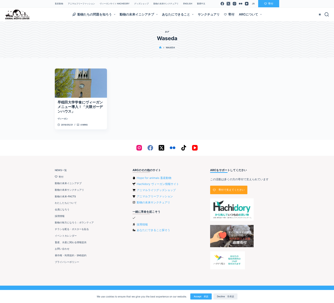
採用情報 (60, 216)
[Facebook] (222, 3)
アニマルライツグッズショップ (156, 190)
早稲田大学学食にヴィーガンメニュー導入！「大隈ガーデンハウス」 (80, 106)
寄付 (270, 3)
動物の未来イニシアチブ (137, 14)
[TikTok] (183, 148)
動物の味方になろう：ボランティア (74, 222)
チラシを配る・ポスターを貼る (72, 229)
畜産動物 (59, 3)
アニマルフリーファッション (81, 3)
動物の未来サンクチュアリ (165, 3)
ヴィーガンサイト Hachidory (114, 3)
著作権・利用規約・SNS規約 (70, 255)
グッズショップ (141, 3)
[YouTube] (246, 3)
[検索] (327, 14)
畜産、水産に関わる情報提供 (70, 242)
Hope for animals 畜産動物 (154, 178)
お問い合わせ (62, 248)
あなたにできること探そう (153, 230)
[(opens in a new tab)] (81, 83)
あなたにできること (176, 14)
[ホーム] (160, 47)
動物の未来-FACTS (65, 196)
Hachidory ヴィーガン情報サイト (158, 184)
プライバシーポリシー (67, 261)
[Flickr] (240, 3)
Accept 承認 (201, 296)
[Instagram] (234, 3)
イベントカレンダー (66, 235)
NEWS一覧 (61, 170)
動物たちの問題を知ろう (94, 14)
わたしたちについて (66, 202)
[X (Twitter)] (228, 3)
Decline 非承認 (225, 296)
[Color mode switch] (320, 14)
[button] (253, 3)
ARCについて (248, 14)
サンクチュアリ (209, 14)
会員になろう (62, 209)
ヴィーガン (63, 118)
